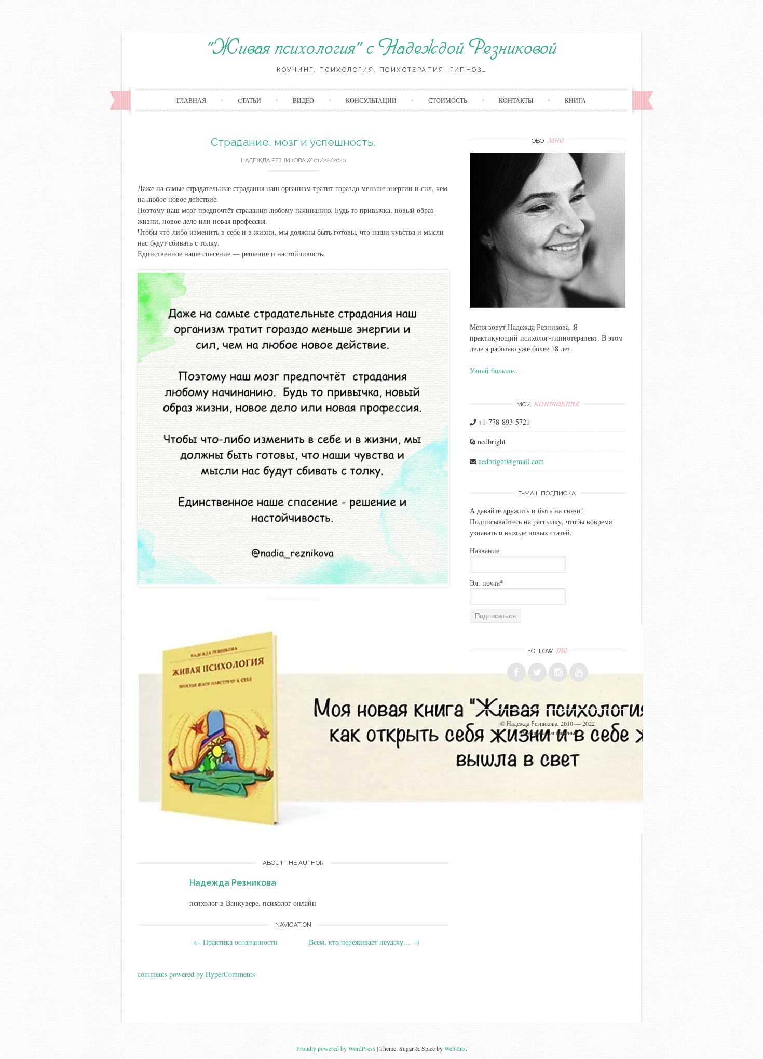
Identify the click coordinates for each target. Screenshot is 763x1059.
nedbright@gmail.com (511, 461)
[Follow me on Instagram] (558, 672)
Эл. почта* (486, 583)
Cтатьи (249, 100)
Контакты (516, 100)
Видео (303, 100)
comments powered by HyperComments (196, 974)
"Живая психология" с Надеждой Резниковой (381, 48)
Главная (191, 100)
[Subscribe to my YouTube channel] (578, 672)
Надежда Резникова (273, 160)
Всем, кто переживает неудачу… (364, 942)
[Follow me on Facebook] (516, 672)
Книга (575, 100)
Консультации (371, 100)
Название (484, 550)
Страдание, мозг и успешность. (293, 141)
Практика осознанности (236, 942)
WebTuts (455, 1048)
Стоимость (447, 100)
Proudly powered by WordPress (335, 1048)
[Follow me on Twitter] (537, 672)
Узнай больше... (495, 370)
